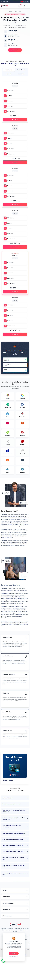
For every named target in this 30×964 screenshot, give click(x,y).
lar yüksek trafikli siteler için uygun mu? (14, 866)
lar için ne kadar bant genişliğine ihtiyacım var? (14, 811)
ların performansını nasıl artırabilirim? (12, 826)
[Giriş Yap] (24, 5)
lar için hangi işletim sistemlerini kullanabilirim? (14, 818)
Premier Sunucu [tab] (21, 69)
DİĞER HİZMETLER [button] (7, 916)
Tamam (13, 953)
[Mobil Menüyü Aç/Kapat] (27, 5)
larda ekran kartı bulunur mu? (13, 839)
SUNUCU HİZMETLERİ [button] (8, 903)
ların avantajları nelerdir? (12, 804)
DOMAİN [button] (5, 890)
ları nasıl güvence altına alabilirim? (14, 833)
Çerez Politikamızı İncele (13, 956)
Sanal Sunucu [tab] (9, 69)
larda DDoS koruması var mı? (13, 845)
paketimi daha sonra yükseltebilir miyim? (14, 873)
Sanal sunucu (20, 608)
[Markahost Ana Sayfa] (5, 6)
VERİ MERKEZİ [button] (6, 909)
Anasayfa (11, 11)
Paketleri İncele (14, 50)
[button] (15, 102)
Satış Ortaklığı (5, 1)
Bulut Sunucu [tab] (21, 73)
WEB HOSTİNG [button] (6, 896)
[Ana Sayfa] (15, 924)
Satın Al (16, 119)
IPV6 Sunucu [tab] (9, 73)
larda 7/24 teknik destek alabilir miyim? (13, 858)
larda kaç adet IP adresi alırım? (13, 851)
